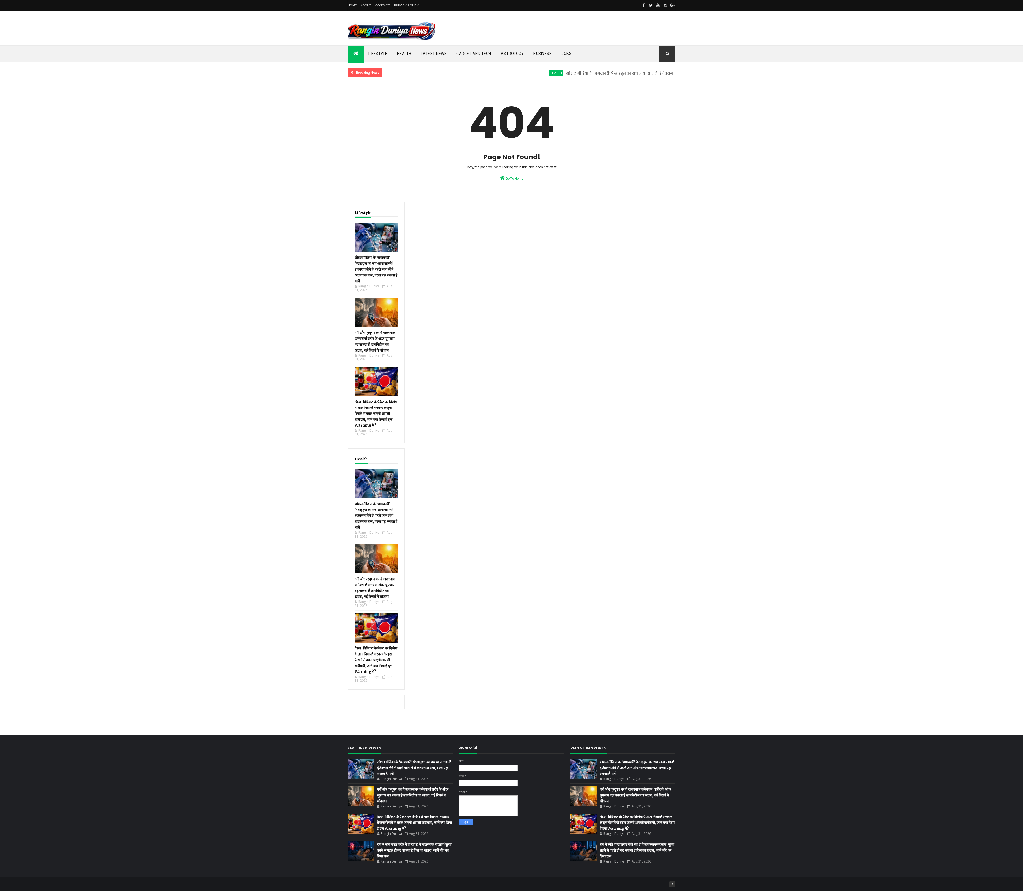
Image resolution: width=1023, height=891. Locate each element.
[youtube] (658, 5)
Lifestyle (378, 53)
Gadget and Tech (473, 53)
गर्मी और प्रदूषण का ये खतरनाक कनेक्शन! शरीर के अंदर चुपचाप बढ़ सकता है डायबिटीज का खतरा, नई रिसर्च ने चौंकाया (412, 795)
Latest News (434, 53)
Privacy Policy (406, 5)
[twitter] (651, 5)
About (366, 5)
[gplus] (672, 5)
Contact (382, 5)
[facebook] (644, 5)
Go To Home (514, 179)
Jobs (566, 53)
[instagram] (665, 5)
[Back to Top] (672, 884)
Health (404, 53)
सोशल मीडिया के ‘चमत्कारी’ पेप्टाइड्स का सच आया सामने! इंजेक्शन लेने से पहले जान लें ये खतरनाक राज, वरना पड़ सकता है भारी (642, 73)
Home (352, 5)
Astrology (512, 53)
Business (542, 53)
